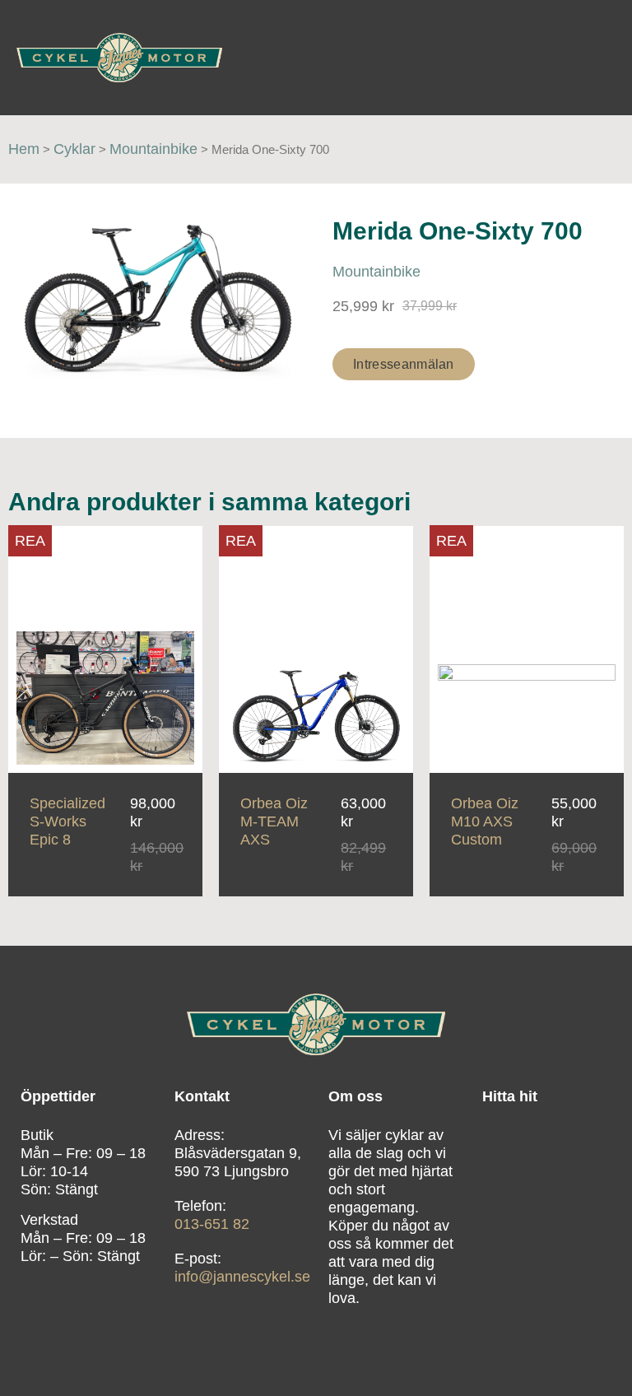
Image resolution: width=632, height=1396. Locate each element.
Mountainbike (153, 149)
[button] (600, 57)
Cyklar (74, 149)
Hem (24, 149)
